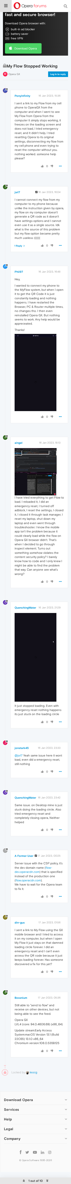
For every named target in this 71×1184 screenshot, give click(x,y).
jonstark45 (22, 748)
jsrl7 (17, 192)
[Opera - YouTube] (35, 1152)
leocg (33, 1072)
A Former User (24, 855)
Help (8, 1119)
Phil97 (19, 271)
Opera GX (14, 74)
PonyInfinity (22, 95)
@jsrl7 (18, 755)
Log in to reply (58, 74)
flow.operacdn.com (28, 880)
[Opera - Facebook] (20, 1152)
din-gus (20, 922)
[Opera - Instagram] (49, 1152)
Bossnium (21, 997)
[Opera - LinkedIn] (42, 1152)
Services (11, 1109)
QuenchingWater (25, 607)
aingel (18, 442)
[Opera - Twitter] (27, 1152)
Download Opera (25, 48)
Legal (8, 1129)
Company (12, 1138)
